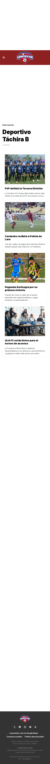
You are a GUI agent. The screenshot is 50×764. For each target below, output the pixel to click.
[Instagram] (25, 727)
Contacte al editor (14, 737)
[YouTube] (30, 727)
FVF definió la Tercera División (24, 188)
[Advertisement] (25, 25)
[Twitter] (15, 727)
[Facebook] (20, 727)
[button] (3, 57)
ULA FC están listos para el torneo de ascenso (21, 342)
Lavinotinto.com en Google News (23, 733)
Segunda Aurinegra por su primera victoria (21, 289)
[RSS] (35, 727)
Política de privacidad (34, 737)
